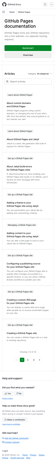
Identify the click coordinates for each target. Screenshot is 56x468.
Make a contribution (16, 419)
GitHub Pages (24, 12)
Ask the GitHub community (17, 438)
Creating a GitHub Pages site (22, 333)
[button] (16, 360)
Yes (9, 393)
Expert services (17, 458)
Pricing (5, 458)
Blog (28, 458)
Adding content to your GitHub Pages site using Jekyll (22, 235)
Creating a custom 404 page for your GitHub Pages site (21, 301)
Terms (25, 455)
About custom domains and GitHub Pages (19, 105)
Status (41, 455)
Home (12, 12)
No (20, 393)
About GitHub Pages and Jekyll (23, 139)
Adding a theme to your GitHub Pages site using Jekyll (22, 204)
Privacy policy (7, 398)
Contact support (12, 442)
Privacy (33, 455)
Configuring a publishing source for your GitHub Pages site (23, 265)
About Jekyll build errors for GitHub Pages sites (19, 168)
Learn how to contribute (11, 424)
